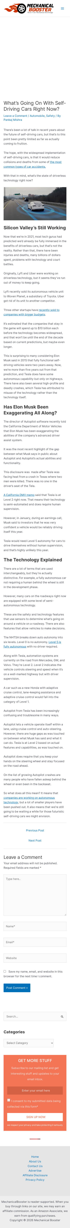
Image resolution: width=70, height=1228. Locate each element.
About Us (35, 1161)
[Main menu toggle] (62, 8)
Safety (50, 116)
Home (35, 1156)
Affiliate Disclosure (35, 1175)
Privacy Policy (35, 1179)
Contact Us (35, 1166)
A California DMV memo (19, 495)
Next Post (35, 840)
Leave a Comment (15, 116)
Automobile (37, 116)
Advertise (35, 1170)
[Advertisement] (35, 54)
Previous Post (35, 830)
